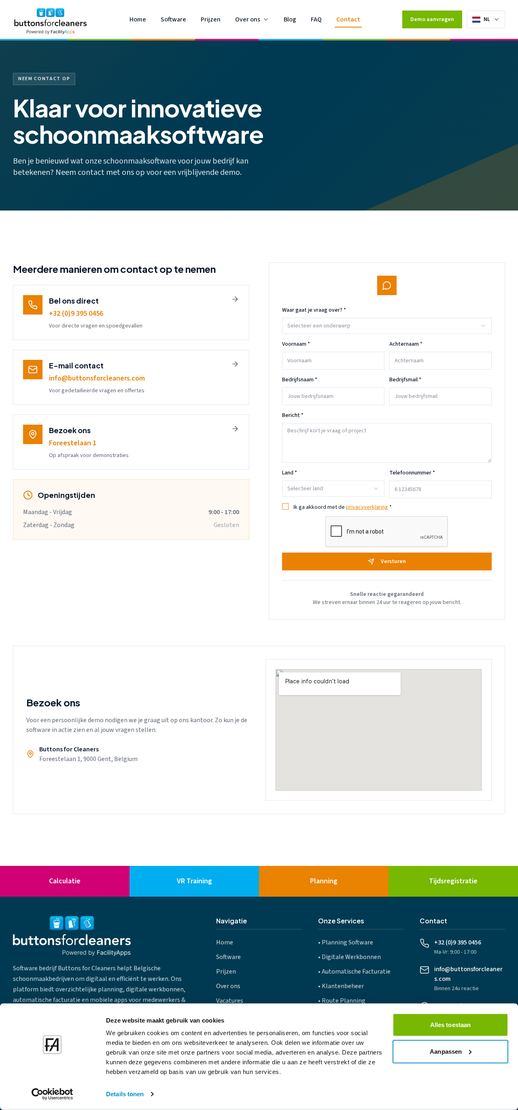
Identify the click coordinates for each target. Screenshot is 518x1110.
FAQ (316, 19)
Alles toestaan (450, 1024)
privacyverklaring (367, 507)
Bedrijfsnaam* (299, 380)
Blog (290, 19)
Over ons (247, 19)
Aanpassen (446, 1051)
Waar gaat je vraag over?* (314, 310)
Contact (348, 19)
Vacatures (229, 1000)
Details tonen (125, 1094)
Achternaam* (405, 344)
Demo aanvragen (432, 19)
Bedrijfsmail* (405, 380)
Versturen (393, 561)
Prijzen (211, 19)
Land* (289, 473)
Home (138, 19)
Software (173, 19)
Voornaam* (296, 344)
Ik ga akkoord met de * (342, 507)
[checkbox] (285, 506)
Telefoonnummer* (412, 473)
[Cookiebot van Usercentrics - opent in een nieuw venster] (52, 1094)
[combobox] (492, 19)
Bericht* (293, 415)
